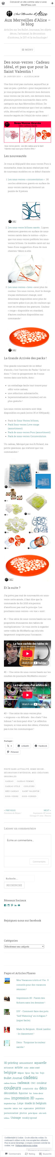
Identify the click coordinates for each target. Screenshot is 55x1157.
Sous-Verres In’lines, (28, 420)
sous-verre (11, 796)
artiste (19, 1067)
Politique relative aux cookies (27, 1145)
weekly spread (29, 1117)
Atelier (26, 1068)
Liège (20, 1103)
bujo (42, 1072)
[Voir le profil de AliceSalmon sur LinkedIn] (15, 905)
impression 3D (22, 1098)
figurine (23, 1093)
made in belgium (35, 1103)
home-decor (38, 1093)
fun (30, 1093)
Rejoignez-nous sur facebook (22, 920)
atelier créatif (35, 1068)
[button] (19, 473)
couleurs (29, 786)
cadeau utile (12, 786)
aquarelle (40, 1062)
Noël (20, 1108)
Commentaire (39, 861)
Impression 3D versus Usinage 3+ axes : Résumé (40, 813)
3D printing (11, 1062)
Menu (29, 49)
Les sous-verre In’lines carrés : (24, 227)
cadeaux (23, 1083)
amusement (26, 1062)
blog (32, 1073)
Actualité (23, 769)
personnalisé (11, 1113)
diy (36, 1088)
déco (43, 1088)
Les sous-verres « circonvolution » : (27, 179)
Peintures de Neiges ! (12, 811)
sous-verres (29, 796)
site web (42, 1113)
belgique (10, 1072)
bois (37, 1073)
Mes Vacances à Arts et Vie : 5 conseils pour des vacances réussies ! (32, 985)
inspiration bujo (10, 1103)
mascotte (7, 1108)
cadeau (9, 781)
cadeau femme (25, 781)
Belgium (21, 1073)
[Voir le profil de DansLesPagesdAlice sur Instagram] (8, 905)
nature (15, 1108)
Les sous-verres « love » (21, 287)
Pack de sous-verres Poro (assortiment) (29, 432)
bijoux (27, 1073)
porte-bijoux (32, 1113)
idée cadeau (12, 791)
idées (7, 1098)
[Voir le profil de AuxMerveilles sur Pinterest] (12, 905)
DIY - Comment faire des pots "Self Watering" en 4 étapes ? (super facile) (32, 1016)
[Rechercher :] (19, 878)
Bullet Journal (13, 1078)
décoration (10, 1093)
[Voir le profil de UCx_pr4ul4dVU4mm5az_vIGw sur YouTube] (19, 905)
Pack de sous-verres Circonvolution (27, 436)
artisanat (8, 1067)
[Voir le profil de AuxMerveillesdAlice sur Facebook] (5, 905)
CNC (33, 1083)
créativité (27, 1088)
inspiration (39, 1098)
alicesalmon (31, 76)
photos (23, 1113)
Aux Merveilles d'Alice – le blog (27, 22)
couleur (42, 1083)
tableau (6, 1118)
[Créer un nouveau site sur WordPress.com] (27, 3)
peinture (40, 1108)
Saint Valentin (30, 791)
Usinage (16, 1117)
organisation (28, 1108)
